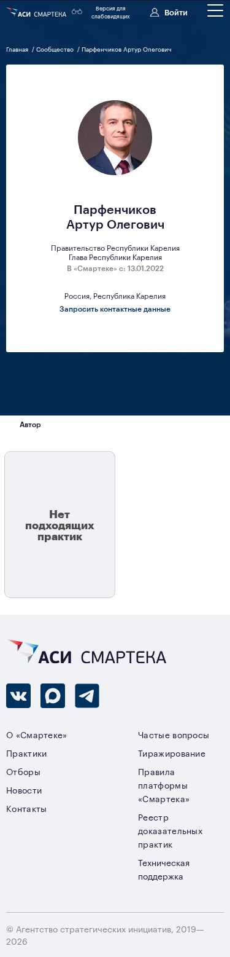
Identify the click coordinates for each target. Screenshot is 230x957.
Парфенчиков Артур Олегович (127, 49)
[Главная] (37, 12)
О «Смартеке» (36, 734)
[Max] (52, 695)
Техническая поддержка (164, 868)
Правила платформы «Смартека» (164, 784)
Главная (18, 49)
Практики (26, 752)
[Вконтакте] (18, 695)
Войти (176, 11)
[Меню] (215, 10)
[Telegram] (87, 695)
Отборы (23, 771)
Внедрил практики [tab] (100, 425)
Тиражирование (171, 752)
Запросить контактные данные (115, 308)
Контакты (26, 808)
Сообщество (55, 49)
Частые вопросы (173, 734)
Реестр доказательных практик (170, 830)
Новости (24, 789)
